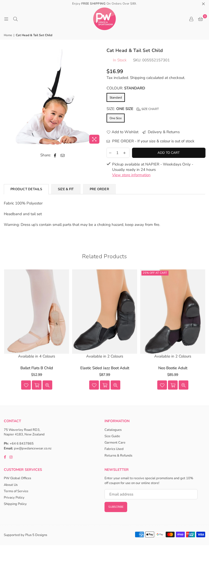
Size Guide (112, 436)
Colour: (126, 88)
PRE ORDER (99, 189)
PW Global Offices (17, 478)
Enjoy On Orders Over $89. (104, 4)
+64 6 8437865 (22, 443)
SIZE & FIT (66, 189)
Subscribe (115, 507)
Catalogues (113, 430)
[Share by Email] (63, 155)
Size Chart (150, 109)
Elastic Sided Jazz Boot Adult (104, 367)
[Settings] (191, 19)
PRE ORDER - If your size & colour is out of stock (152, 141)
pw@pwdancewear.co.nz (32, 448)
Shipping (137, 77)
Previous (7, 331)
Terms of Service (16, 491)
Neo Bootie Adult (172, 367)
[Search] (15, 19)
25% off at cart (155, 273)
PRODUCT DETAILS (26, 189)
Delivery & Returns (163, 131)
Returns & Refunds (118, 455)
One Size (116, 118)
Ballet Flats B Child (36, 367)
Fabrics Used (114, 449)
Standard (116, 97)
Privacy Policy (14, 497)
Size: (133, 108)
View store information (131, 174)
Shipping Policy (15, 504)
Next (202, 331)
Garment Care (114, 442)
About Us (11, 485)
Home (8, 35)
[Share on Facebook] (55, 155)
